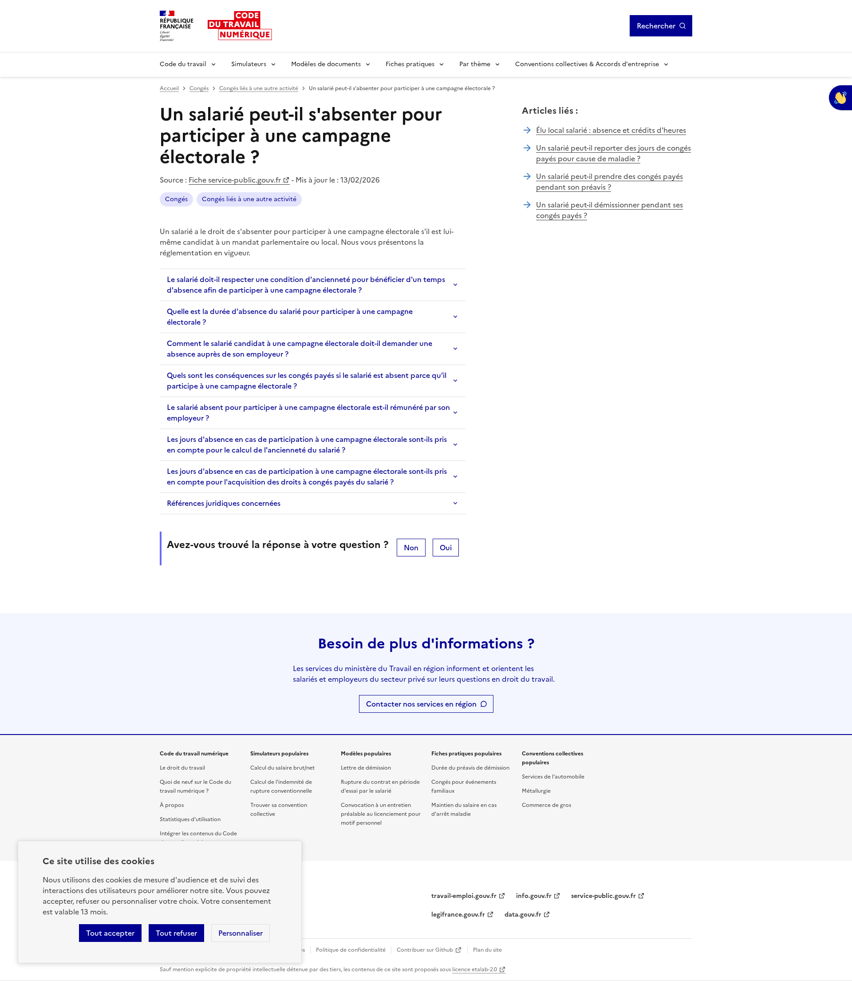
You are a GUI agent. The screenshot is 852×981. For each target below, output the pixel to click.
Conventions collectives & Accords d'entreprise (587, 64)
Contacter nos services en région (421, 704)
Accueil (169, 88)
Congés (199, 88)
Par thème (474, 64)
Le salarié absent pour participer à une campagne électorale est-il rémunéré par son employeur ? (308, 412)
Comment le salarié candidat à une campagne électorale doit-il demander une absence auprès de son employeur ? (299, 348)
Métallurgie (536, 791)
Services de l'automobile (553, 777)
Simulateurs (248, 64)
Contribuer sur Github (425, 950)
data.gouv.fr (523, 914)
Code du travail (183, 64)
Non (411, 547)
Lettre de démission (366, 768)
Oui (446, 547)
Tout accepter (110, 933)
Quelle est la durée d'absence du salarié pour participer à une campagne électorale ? (290, 316)
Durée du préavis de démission (470, 768)
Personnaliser (240, 933)
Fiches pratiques (410, 64)
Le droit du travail (182, 768)
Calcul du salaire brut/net (282, 768)
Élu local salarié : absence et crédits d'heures (611, 130)
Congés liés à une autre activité (258, 88)
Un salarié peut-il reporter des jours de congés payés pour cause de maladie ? (613, 153)
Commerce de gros (546, 805)
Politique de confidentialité (351, 950)
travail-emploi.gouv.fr (464, 896)
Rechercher (656, 25)
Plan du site (487, 950)
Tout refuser (176, 933)
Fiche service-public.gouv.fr (235, 180)
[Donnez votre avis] (840, 97)
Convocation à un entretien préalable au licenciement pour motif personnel (381, 814)
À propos (172, 805)
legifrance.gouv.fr (458, 914)
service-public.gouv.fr (603, 896)
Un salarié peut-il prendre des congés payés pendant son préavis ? (609, 181)
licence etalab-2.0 (474, 969)
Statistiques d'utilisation (190, 819)
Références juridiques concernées (223, 503)
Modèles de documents (326, 64)
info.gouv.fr (534, 896)
